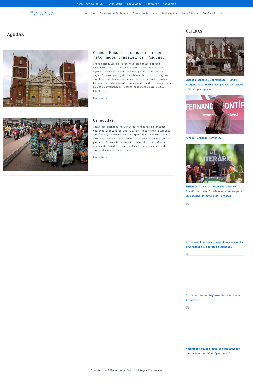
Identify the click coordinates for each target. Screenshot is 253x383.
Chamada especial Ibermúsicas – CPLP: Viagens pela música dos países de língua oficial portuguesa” (214, 84)
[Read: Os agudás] (45, 143)
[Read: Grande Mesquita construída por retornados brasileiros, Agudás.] (45, 78)
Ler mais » (100, 98)
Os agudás (103, 120)
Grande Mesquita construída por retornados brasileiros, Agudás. (129, 55)
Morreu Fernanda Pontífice (204, 137)
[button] (126, 13)
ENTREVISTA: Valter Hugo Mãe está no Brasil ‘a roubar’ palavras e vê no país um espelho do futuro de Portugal (214, 191)
